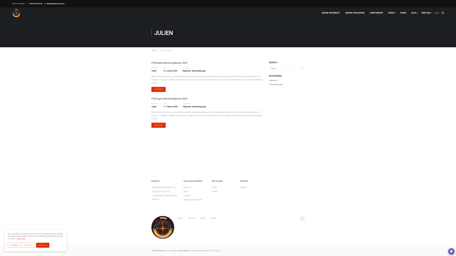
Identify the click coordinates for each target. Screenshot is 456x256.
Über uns (187, 187)
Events (391, 13)
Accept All (42, 245)
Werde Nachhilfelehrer (193, 200)
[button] (451, 251)
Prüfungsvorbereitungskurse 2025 (169, 62)
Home (153, 50)
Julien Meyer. (183, 250)
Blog (413, 13)
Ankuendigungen (199, 71)
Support (243, 187)
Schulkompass (157, 250)
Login (436, 13)
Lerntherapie (376, 13)
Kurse (403, 13)
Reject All (28, 245)
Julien (154, 71)
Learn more (21, 239)
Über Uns (425, 13)
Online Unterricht (331, 13)
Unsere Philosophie (354, 13)
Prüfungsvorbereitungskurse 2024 (169, 98)
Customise (14, 245)
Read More (160, 88)
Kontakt (187, 195)
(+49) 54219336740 (35, 4)
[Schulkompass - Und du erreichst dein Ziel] (16, 13)
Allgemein (187, 71)
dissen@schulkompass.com (55, 4)
